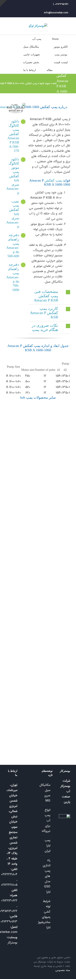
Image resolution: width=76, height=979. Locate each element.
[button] (49, 295)
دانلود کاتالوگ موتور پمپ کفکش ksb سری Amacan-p (12, 176)
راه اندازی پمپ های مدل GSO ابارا (46, 876)
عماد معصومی (62, 970)
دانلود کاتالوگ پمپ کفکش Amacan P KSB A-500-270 (13, 136)
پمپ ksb (9, 418)
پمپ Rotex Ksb (50, 680)
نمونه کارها (45, 83)
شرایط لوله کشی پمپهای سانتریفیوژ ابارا (46, 914)
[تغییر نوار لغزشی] (3, 3)
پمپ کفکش (53, 180)
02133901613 (9, 921)
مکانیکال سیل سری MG (46, 793)
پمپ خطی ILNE (39, 726)
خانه (54, 83)
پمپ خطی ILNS (17, 726)
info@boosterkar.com (56, 13)
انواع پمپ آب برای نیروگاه (46, 820)
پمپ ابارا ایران (47, 845)
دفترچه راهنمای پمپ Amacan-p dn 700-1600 (12, 277)
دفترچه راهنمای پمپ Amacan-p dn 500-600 (12, 245)
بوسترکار (12, 942)
